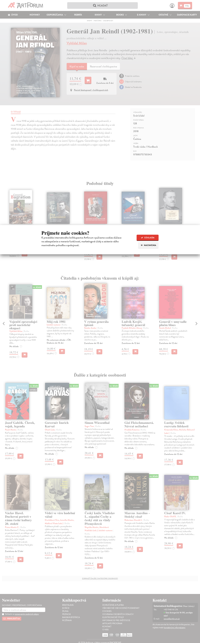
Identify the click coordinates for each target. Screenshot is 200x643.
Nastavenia (149, 245)
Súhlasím (149, 237)
